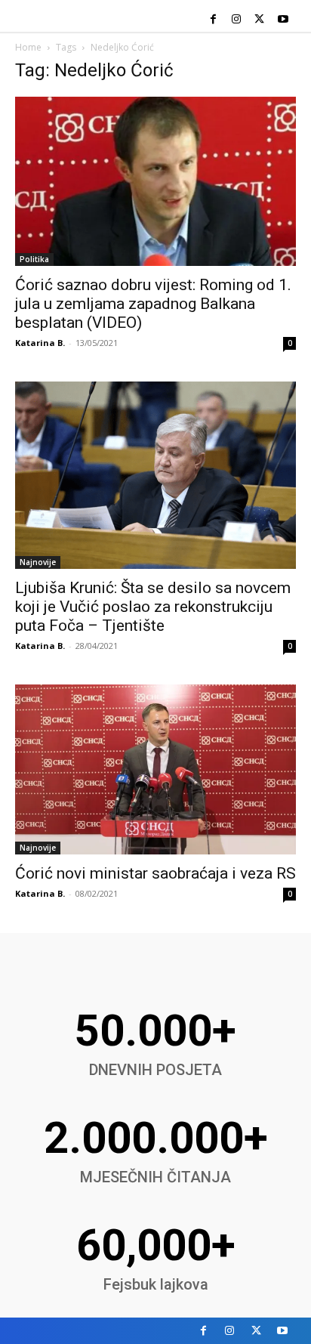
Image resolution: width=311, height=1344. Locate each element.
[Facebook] (213, 20)
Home (28, 47)
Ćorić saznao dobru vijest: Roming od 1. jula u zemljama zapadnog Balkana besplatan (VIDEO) (153, 304)
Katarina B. (40, 342)
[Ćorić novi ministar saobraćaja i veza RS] (155, 769)
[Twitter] (259, 20)
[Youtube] (282, 20)
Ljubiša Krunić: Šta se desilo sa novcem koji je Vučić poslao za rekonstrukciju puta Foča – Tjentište (153, 607)
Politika (34, 259)
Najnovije (38, 562)
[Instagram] (236, 20)
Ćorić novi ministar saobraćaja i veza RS (155, 873)
